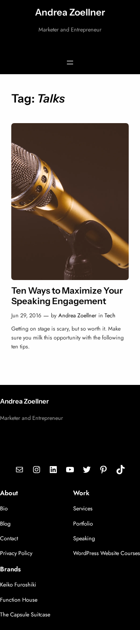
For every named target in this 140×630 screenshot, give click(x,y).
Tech (110, 315)
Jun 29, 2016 (26, 315)
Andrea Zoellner (70, 12)
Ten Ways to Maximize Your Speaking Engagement (67, 295)
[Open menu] (70, 62)
